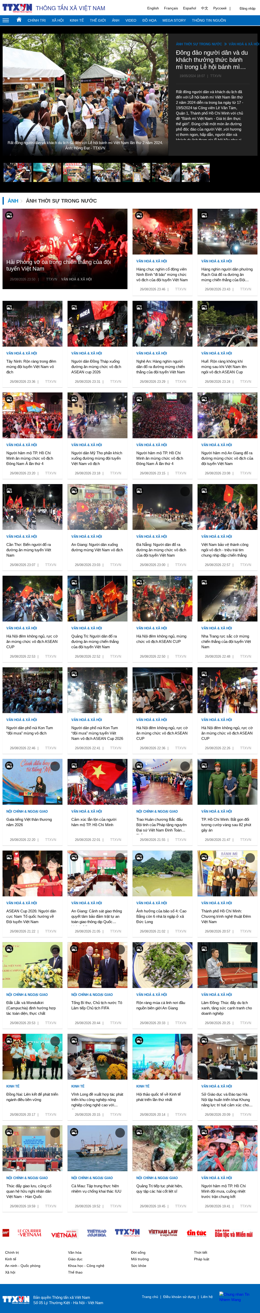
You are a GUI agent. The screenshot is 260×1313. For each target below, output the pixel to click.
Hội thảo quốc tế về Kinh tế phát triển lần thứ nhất (158, 1097)
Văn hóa (75, 1252)
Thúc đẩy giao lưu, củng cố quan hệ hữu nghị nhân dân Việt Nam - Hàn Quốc (28, 1191)
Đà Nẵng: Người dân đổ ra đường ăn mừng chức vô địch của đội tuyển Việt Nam (161, 549)
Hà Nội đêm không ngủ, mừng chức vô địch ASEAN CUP (161, 639)
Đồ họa (149, 20)
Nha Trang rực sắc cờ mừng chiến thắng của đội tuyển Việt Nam (226, 641)
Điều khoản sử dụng (179, 1297)
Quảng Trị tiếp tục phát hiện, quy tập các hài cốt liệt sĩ (159, 1188)
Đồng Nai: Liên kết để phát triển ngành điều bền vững (32, 1097)
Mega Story (174, 20)
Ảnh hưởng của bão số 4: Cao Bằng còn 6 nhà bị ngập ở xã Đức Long (161, 916)
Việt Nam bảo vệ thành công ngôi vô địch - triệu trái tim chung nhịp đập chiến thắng (224, 549)
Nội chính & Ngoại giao (27, 811)
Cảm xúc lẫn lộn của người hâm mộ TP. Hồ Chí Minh (93, 822)
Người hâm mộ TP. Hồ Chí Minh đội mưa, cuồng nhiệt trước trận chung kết (223, 1191)
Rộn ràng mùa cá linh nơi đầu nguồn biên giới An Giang (160, 1005)
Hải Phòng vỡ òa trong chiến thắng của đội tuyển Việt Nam (58, 265)
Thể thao (75, 1272)
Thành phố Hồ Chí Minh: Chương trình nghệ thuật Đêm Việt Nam (226, 916)
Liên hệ (207, 1297)
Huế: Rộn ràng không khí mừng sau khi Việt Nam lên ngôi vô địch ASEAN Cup (224, 366)
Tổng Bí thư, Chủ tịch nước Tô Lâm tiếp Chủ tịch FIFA (96, 1005)
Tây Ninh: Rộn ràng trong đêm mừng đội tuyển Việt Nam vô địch (31, 366)
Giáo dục (75, 1259)
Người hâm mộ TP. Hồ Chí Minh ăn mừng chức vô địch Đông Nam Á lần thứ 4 (29, 458)
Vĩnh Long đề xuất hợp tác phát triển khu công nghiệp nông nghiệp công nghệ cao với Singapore (97, 1100)
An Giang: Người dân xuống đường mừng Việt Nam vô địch (97, 547)
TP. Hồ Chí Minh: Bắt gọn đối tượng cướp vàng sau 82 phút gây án (226, 824)
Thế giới (98, 20)
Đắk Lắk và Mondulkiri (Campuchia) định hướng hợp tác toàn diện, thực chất (31, 1007)
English (153, 8)
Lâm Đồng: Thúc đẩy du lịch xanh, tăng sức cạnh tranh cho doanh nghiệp (226, 1007)
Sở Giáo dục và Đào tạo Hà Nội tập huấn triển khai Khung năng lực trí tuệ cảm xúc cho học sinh (225, 1100)
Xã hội (58, 20)
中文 (204, 8)
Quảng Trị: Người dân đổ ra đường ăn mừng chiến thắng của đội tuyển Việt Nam (95, 641)
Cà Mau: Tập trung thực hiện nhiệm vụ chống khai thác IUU (96, 1188)
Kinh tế (77, 20)
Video (130, 20)
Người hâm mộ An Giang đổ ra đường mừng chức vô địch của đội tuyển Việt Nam (227, 458)
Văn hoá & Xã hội (244, 44)
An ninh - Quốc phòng (22, 1266)
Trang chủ (19, 19)
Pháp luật (201, 1259)
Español (189, 8)
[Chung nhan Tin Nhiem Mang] (235, 1297)
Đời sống (138, 1252)
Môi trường (140, 1259)
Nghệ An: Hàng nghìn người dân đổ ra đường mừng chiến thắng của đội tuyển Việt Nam (160, 366)
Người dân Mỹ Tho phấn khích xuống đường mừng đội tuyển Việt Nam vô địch (96, 458)
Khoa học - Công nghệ (86, 1266)
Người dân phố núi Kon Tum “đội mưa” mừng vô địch (29, 730)
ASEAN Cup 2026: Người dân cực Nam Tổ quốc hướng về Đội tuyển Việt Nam (31, 916)
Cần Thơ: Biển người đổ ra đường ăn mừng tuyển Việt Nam (28, 549)
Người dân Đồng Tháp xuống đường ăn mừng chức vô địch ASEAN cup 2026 (96, 366)
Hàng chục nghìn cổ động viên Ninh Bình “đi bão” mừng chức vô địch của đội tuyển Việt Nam (162, 274)
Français (171, 8)
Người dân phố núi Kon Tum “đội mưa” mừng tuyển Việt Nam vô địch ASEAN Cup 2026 (97, 733)
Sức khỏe (138, 1266)
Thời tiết (200, 1252)
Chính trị (37, 20)
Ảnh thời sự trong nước (199, 44)
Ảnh (115, 20)
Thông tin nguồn (209, 20)
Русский (219, 8)
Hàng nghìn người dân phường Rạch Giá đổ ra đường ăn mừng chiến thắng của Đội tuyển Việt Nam (227, 275)
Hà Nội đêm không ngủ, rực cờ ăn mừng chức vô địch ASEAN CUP (32, 641)
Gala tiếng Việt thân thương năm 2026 (29, 822)
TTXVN (51, 279)
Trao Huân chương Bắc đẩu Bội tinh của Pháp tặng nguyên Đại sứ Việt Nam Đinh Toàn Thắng (161, 825)
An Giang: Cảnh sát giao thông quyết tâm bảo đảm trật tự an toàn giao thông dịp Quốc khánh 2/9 (96, 917)
